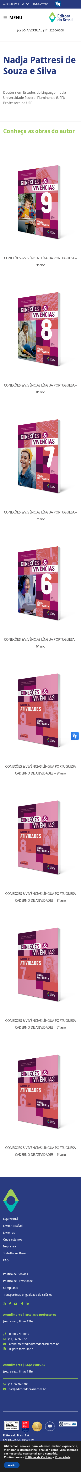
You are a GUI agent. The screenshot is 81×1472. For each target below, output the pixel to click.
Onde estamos (12, 1239)
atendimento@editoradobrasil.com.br (34, 1344)
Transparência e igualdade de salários (27, 1295)
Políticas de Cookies (38, 1457)
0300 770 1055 (19, 1334)
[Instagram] (4, 1304)
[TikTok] (22, 1304)
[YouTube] (16, 1304)
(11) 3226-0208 (43, 30)
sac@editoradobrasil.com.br (27, 1389)
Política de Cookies (15, 1274)
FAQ (6, 1260)
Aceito (11, 1465)
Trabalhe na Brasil (15, 1253)
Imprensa (9, 1246)
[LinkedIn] (28, 1304)
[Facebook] (10, 1304)
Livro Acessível (41, 4)
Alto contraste (11, 4)
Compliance (10, 1288)
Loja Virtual (10, 1219)
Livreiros (9, 1233)
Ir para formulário (21, 1349)
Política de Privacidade (18, 1281)
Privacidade (62, 1457)
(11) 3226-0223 (18, 1339)
